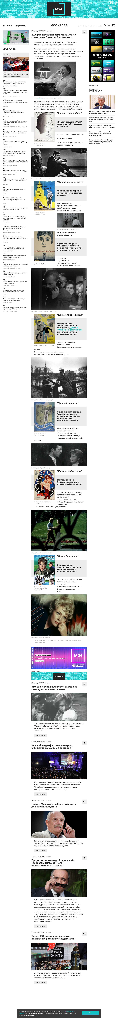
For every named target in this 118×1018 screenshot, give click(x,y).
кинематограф (38, 640)
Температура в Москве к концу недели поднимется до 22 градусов (14, 308)
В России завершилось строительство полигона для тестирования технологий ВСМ (15, 161)
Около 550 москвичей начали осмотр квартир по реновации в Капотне (14, 248)
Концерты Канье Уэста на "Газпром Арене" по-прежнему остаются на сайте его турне (15, 218)
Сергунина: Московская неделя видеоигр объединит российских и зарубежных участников (13, 112)
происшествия (7, 86)
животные (14, 96)
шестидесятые (73, 640)
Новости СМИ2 (35, 671)
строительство (13, 165)
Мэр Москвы (8, 55)
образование (13, 126)
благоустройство (11, 285)
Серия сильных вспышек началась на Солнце (14, 190)
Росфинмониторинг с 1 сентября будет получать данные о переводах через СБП (15, 180)
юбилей (45, 640)
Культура (48, 31)
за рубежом (14, 86)
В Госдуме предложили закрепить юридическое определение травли (13, 291)
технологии (6, 116)
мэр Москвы (6, 126)
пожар (13, 232)
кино (79, 640)
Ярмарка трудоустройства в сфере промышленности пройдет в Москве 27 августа (15, 142)
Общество (48, 800)
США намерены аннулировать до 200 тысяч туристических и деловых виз (14, 152)
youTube (40, 98)
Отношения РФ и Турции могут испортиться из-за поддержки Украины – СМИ (15, 102)
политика (5, 106)
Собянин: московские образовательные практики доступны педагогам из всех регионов (16, 74)
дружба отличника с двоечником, (69, 329)
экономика (5, 136)
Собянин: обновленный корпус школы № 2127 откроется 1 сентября (15, 265)
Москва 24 (59, 25)
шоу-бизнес (6, 222)
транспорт (5, 165)
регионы (20, 96)
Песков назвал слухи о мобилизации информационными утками (14, 299)
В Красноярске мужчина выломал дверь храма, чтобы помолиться (15, 208)
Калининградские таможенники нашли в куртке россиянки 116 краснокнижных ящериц (15, 92)
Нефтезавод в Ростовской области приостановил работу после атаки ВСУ (15, 171)
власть (4, 302)
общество (5, 147)
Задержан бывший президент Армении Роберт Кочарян (15, 273)
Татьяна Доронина (63, 640)
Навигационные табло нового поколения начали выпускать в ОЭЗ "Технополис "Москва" (14, 199)
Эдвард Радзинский (39, 642)
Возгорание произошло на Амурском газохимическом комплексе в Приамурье (14, 228)
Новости (9, 49)
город (11, 116)
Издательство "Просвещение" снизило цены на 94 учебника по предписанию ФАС (15, 132)
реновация (10, 251)
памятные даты (52, 640)
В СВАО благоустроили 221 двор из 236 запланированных (15, 282)
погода (11, 311)
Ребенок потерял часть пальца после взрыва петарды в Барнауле (14, 256)
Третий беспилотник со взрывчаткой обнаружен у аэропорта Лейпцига (14, 82)
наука (4, 193)
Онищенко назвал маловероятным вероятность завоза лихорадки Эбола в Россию (15, 238)
